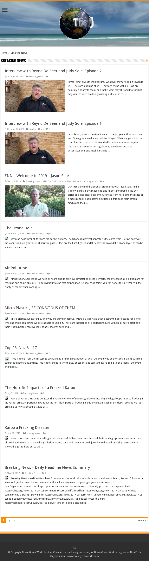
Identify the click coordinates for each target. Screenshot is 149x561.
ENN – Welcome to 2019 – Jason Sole (37, 175)
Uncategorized (90, 181)
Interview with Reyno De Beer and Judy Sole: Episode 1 (53, 123)
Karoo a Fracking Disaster (27, 427)
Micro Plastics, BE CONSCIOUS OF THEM (40, 307)
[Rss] (74, 547)
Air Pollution (16, 268)
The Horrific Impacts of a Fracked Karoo (40, 387)
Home (4, 52)
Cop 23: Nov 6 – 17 (21, 347)
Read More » (76, 101)
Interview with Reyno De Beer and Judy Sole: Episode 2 (53, 71)
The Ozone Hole (19, 228)
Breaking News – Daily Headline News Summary (47, 467)
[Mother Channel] (74, 23)
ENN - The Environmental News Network (61, 181)
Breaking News (36, 76)
